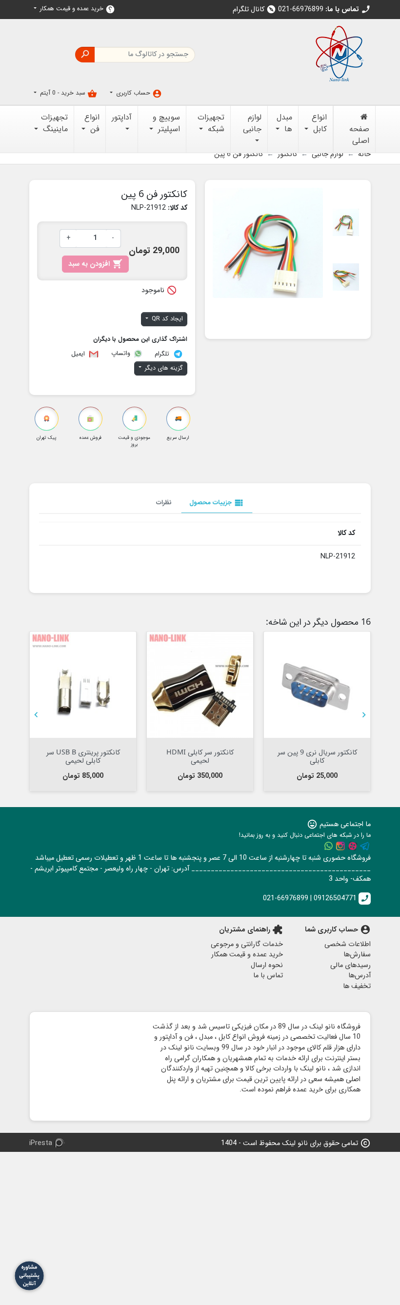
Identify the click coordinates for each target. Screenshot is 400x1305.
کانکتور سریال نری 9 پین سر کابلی (317, 756)
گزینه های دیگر (163, 368)
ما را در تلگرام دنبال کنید (365, 846)
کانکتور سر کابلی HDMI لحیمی (200, 756)
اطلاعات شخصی (347, 944)
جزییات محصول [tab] (216, 502)
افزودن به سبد (95, 264)
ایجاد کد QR (166, 319)
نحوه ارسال (267, 965)
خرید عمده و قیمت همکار (76, 9)
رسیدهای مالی (350, 965)
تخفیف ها (357, 986)
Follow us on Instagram (340, 846)
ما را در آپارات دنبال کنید (352, 846)
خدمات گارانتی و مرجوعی (247, 944)
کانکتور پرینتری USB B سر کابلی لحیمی (83, 756)
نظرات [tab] (164, 502)
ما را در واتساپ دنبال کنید (328, 846)
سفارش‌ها (357, 954)
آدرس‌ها (359, 975)
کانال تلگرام (254, 9)
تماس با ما (268, 975)
